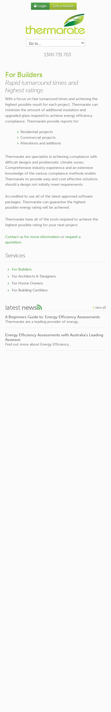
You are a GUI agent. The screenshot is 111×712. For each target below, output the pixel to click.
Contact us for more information (32, 237)
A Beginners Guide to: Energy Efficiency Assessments (52, 317)
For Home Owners (27, 283)
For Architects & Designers (34, 276)
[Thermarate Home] (55, 24)
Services (15, 255)
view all (100, 307)
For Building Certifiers (29, 290)
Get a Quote (63, 6)
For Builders (21, 269)
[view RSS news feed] (39, 308)
